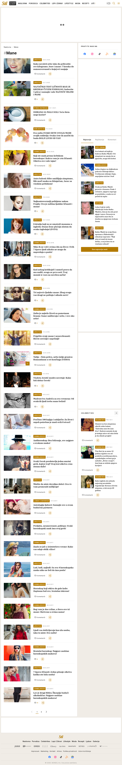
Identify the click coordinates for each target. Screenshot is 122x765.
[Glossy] (53, 746)
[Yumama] (92, 746)
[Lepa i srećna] (62, 746)
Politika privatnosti (70, 751)
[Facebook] (84, 54)
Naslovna (7, 47)
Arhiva (59, 751)
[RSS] (107, 54)
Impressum (35, 751)
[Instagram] (92, 54)
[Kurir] (17, 746)
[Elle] (45, 746)
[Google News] (114, 54)
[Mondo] (27, 746)
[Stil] (4, 3)
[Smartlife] (72, 746)
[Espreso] (37, 746)
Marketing (44, 751)
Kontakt (52, 751)
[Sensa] (81, 746)
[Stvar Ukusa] (103, 746)
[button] (39, 74)
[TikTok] (99, 54)
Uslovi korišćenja (84, 751)
